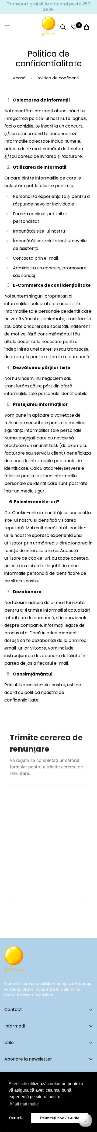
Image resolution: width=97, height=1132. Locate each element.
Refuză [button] (15, 1118)
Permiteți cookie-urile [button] (59, 1118)
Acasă (19, 78)
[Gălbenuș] (48, 27)
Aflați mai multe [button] (24, 1104)
